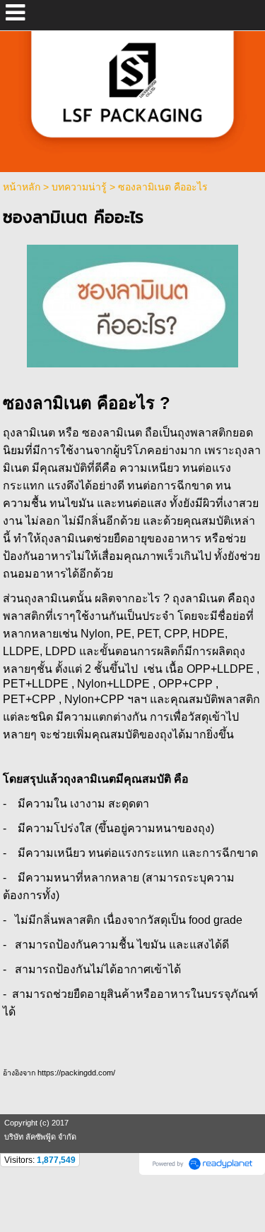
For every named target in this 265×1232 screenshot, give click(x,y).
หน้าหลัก (21, 187)
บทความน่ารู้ (79, 187)
